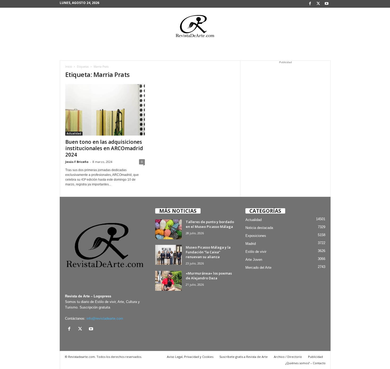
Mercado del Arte (258, 268)
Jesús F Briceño (76, 162)
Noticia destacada (259, 228)
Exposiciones (255, 236)
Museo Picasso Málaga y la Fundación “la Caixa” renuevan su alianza (208, 252)
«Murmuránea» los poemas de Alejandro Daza (209, 275)
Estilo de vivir (255, 252)
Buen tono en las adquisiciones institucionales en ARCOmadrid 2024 (104, 148)
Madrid (250, 244)
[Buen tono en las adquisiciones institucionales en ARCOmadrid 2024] (105, 110)
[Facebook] (310, 4)
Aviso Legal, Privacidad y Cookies (190, 357)
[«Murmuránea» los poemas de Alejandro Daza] (168, 281)
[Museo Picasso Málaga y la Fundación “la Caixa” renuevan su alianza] (168, 255)
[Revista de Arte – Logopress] (195, 27)
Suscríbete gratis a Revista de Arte (243, 357)
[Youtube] (326, 4)
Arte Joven (253, 260)
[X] (318, 4)
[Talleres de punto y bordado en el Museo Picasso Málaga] (168, 229)
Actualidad (74, 133)
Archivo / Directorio (288, 357)
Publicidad (315, 357)
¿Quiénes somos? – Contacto (305, 363)
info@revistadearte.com (104, 318)
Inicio (68, 66)
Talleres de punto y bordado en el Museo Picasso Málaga (210, 224)
